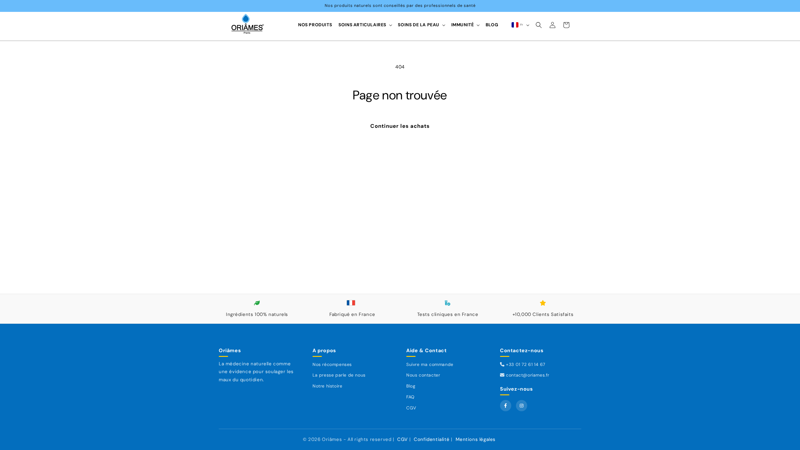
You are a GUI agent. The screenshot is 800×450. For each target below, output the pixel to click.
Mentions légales (476, 439)
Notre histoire (327, 386)
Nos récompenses (332, 364)
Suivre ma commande (429, 364)
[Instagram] (521, 405)
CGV (411, 408)
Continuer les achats (400, 125)
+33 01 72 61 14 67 (525, 364)
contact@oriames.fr (527, 375)
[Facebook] (505, 405)
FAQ (410, 397)
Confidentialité (431, 439)
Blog (410, 386)
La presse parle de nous (339, 375)
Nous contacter (423, 375)
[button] (365, 25)
